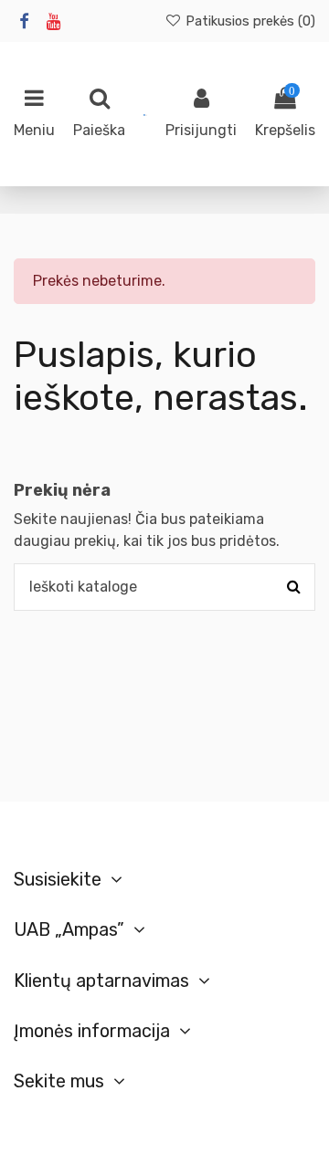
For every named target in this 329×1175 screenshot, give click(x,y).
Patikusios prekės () (248, 21)
